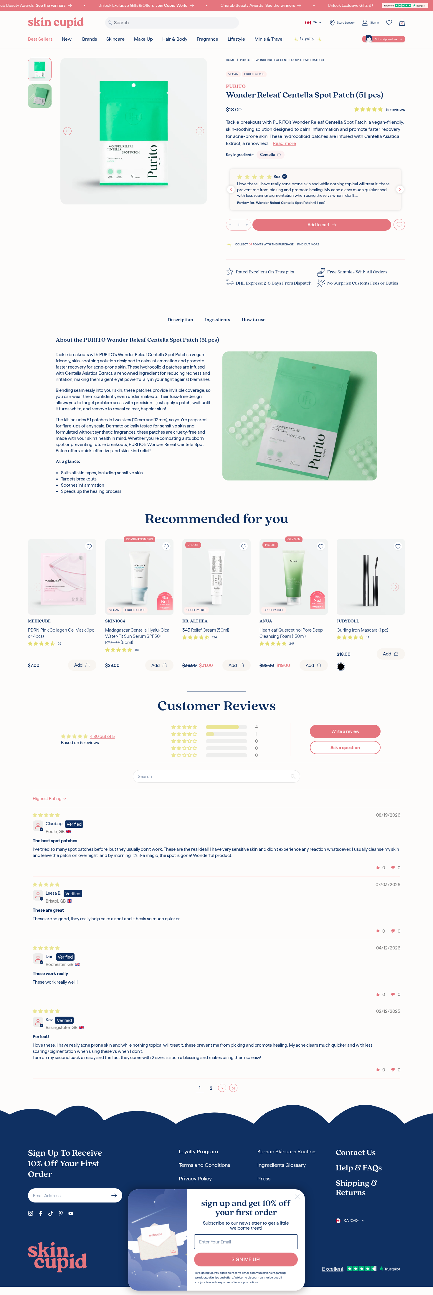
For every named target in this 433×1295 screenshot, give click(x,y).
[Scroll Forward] (395, 587)
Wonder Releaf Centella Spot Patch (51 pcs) (290, 60)
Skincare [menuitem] (115, 39)
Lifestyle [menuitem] (236, 39)
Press (263, 1178)
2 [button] (211, 1088)
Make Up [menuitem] (143, 39)
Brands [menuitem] (89, 39)
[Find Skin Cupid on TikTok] (50, 1213)
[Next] (200, 131)
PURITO (245, 60)
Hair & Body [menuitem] (174, 39)
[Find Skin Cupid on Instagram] (30, 1213)
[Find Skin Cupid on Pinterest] (60, 1213)
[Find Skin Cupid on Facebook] (40, 1213)
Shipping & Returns (356, 1188)
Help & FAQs (359, 1168)
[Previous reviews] (231, 189)
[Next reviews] (400, 189)
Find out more (308, 244)
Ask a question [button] (345, 747)
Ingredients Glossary (281, 1165)
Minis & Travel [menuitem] (269, 39)
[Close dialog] (297, 1197)
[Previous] (67, 131)
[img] (46, 814)
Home (230, 60)
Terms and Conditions (204, 1165)
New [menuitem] (67, 39)
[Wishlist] (389, 23)
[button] (369, 109)
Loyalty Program (198, 1151)
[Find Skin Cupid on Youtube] (70, 1213)
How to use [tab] (253, 320)
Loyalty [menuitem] (307, 39)
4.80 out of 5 (102, 736)
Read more (284, 143)
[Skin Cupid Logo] (56, 22)
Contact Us (356, 1153)
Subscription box (386, 39)
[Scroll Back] (38, 587)
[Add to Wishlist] (399, 224)
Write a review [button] (345, 731)
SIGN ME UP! (246, 1259)
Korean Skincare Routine (286, 1151)
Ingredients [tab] (217, 320)
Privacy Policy (195, 1178)
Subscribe (114, 1195)
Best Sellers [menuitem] (40, 39)
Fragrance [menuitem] (207, 39)
